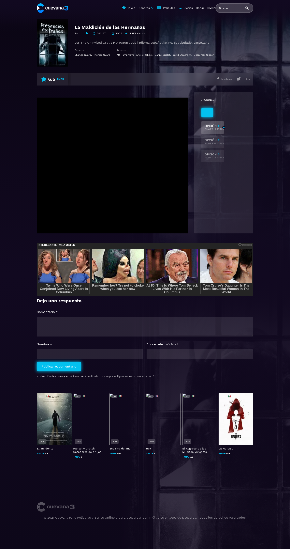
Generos (144, 7)
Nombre (44, 344)
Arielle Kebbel (144, 55)
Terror (79, 33)
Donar (200, 7)
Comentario (47, 312)
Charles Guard (83, 55)
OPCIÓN (214, 127)
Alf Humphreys (125, 55)
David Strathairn (181, 55)
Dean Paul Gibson (204, 55)
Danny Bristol (162, 55)
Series (188, 7)
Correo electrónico (163, 344)
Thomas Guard (102, 55)
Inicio (131, 7)
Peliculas (169, 7)
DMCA (211, 7)
